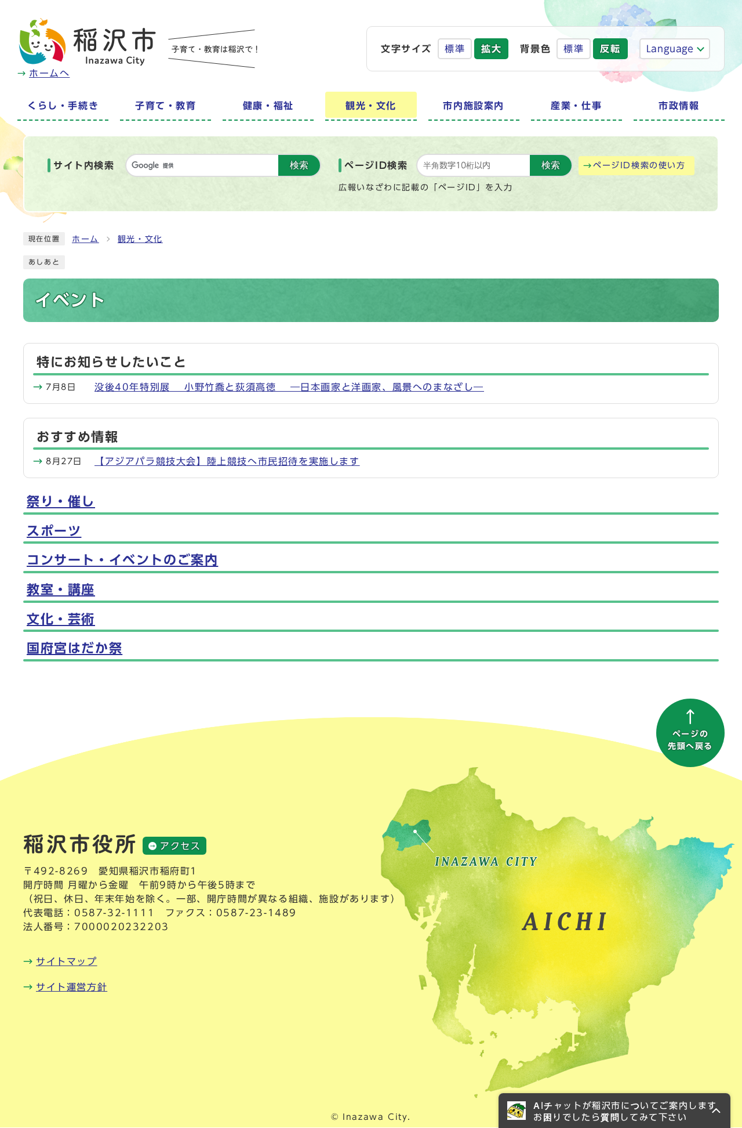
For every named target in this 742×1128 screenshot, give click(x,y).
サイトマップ (66, 961)
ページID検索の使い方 (639, 165)
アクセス (180, 846)
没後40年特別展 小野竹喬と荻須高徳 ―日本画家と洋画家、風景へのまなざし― (289, 387)
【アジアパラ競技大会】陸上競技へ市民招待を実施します (227, 461)
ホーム (85, 239)
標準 (455, 48)
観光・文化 (140, 239)
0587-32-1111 (114, 912)
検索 (299, 165)
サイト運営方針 (71, 987)
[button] (614, 1110)
